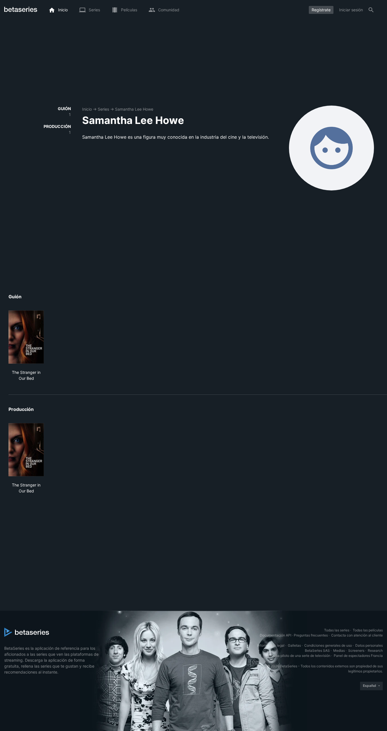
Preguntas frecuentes (311, 635)
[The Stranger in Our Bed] (26, 337)
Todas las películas (368, 630)
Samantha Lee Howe (134, 109)
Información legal (270, 645)
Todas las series (336, 630)
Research (375, 650)
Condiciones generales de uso (328, 645)
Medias (339, 650)
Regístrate (321, 9)
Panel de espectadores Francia (358, 655)
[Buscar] (371, 10)
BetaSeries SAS (317, 650)
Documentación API (275, 635)
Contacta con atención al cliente (357, 635)
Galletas (294, 645)
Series (103, 109)
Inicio (87, 109)
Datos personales (369, 645)
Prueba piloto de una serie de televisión (299, 655)
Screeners (356, 650)
